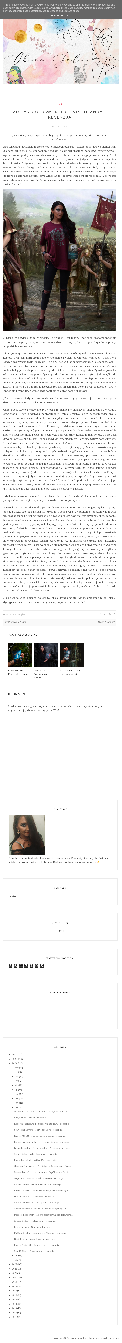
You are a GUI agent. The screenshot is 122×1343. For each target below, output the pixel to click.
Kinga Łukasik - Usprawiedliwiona (32, 1226)
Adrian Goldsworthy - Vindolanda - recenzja (37, 1184)
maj (16, 1098)
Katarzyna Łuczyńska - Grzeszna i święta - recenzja (41, 1141)
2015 (14, 1299)
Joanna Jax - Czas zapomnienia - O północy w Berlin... (42, 1172)
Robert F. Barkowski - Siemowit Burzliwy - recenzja (41, 1123)
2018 (14, 1286)
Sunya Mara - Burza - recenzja (30, 1117)
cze (16, 1094)
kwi (16, 1102)
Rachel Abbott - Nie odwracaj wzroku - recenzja (39, 1135)
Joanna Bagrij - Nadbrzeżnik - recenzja (34, 1220)
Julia (57, 127)
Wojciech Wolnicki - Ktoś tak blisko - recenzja (38, 1178)
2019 (14, 1281)
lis (16, 1072)
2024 (14, 1063)
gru (17, 1067)
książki (60, 104)
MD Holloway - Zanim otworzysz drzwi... (71, 672)
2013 (14, 1308)
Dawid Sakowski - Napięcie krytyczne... (18, 672)
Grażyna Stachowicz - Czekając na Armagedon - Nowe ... (44, 1166)
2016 (14, 1295)
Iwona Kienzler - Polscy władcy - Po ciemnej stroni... (42, 1148)
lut (16, 1255)
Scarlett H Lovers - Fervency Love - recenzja (38, 1129)
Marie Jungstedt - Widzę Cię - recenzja (35, 1160)
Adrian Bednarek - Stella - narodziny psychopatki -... (42, 1208)
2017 (14, 1290)
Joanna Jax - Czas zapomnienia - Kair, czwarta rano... (42, 1111)
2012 (14, 1312)
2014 (14, 1303)
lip (16, 1089)
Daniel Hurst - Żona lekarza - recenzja (34, 1239)
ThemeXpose (76, 1338)
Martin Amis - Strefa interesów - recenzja (36, 1245)
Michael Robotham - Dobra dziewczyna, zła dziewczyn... (43, 1214)
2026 (14, 1054)
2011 (14, 1317)
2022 (14, 1268)
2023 (14, 1264)
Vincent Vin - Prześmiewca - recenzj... (41, 674)
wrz (17, 1080)
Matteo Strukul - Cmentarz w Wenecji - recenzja (40, 1233)
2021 (14, 1273)
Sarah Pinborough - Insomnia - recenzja (35, 1154)
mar (17, 1107)
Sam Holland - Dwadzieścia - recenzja (34, 1251)
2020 (14, 1277)
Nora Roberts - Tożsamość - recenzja (34, 1196)
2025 (14, 1058)
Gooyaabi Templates (108, 1338)
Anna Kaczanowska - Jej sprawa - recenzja (36, 1202)
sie (16, 1085)
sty (16, 1260)
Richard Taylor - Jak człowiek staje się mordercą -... (41, 1190)
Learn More (56, 15)
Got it (70, 15)
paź (16, 1076)
